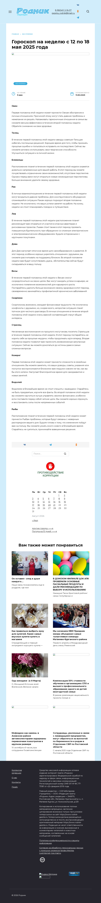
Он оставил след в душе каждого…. (26, 580)
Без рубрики (20, 83)
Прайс (15, 787)
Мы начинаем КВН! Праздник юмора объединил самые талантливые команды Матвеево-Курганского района (70, 635)
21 (54, 505)
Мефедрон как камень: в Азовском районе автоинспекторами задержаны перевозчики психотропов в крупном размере (29, 738)
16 (65, 502)
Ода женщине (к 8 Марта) (26, 680)
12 (44, 502)
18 (39, 505)
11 (38, 502)
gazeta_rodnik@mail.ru (63, 13)
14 (54, 502)
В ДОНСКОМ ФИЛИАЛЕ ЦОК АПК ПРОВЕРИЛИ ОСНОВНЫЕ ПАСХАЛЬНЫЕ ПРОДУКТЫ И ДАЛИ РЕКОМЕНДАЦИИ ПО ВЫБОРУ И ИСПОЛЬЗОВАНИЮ (71, 584)
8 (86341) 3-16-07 (63, 10)
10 (33, 502)
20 (49, 505)
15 (59, 502)
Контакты (16, 782)
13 (49, 502)
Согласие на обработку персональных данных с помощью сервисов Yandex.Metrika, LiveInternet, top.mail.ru (61, 850)
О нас (14, 778)
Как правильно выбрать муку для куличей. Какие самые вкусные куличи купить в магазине (28, 635)
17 (33, 505)
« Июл (35, 520)
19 (44, 505)
